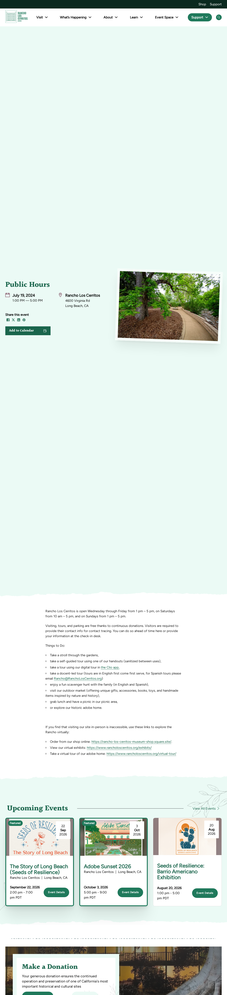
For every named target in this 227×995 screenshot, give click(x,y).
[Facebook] (8, 319)
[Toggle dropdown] (46, 17)
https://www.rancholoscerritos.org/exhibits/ (119, 748)
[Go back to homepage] (16, 17)
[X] (13, 319)
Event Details (56, 892)
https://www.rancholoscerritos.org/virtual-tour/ (141, 754)
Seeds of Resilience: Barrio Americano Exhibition (180, 871)
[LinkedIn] (18, 319)
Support (216, 4)
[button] (28, 330)
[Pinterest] (24, 319)
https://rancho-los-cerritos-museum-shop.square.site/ (131, 742)
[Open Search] (219, 17)
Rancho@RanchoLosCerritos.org (78, 678)
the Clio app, (110, 667)
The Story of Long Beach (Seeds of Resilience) (39, 869)
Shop (202, 4)
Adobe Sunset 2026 (107, 866)
